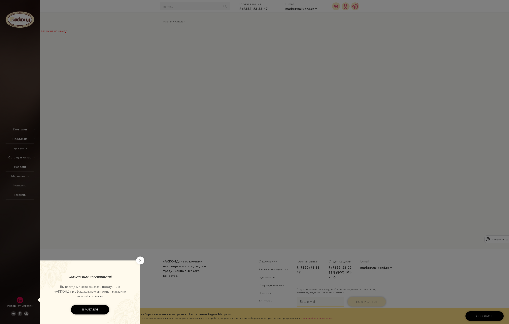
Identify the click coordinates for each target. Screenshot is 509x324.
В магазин (90, 309)
